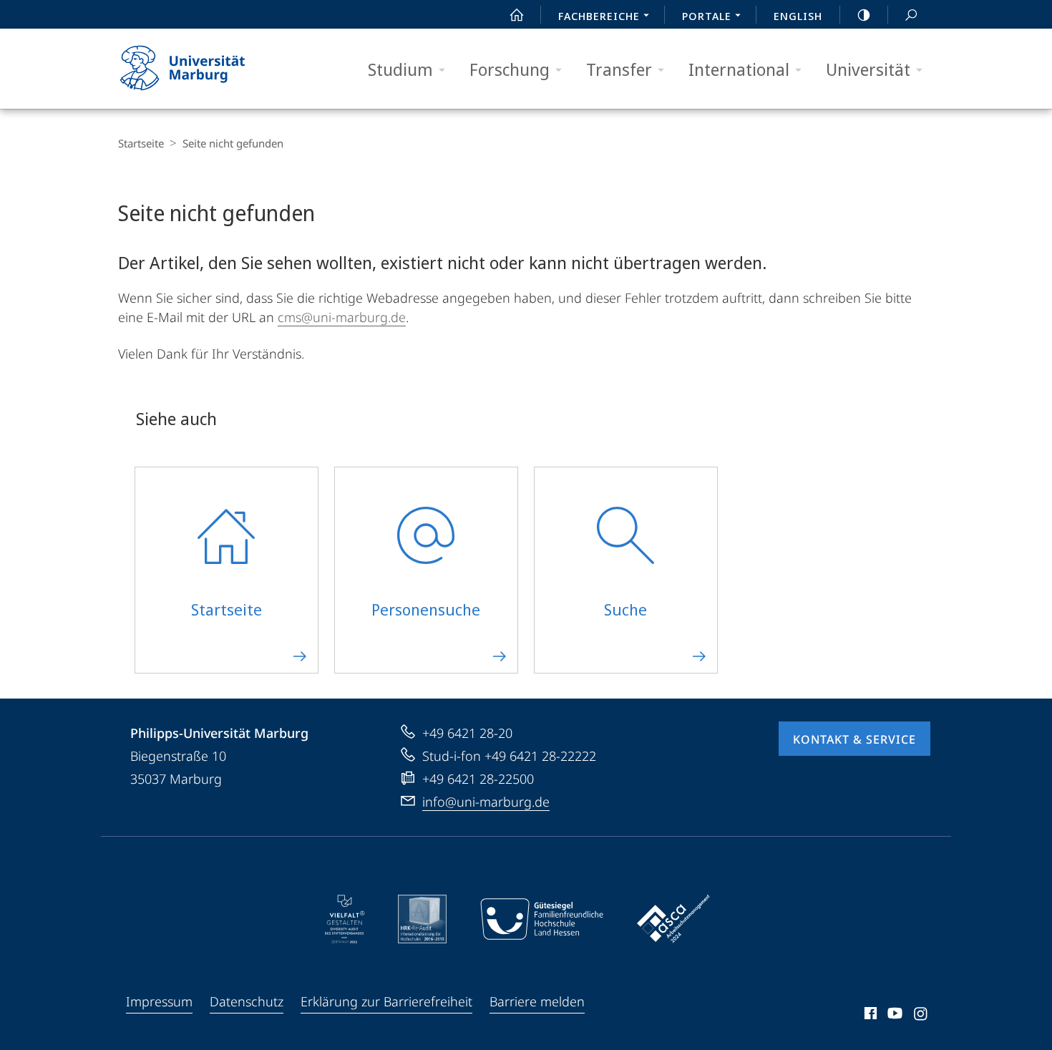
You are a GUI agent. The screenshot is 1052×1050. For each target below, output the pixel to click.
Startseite (141, 143)
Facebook (869, 1015)
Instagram (921, 1015)
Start (516, 14)
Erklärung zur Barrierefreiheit (386, 1001)
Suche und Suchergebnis (911, 14)
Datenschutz (246, 1001)
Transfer (619, 69)
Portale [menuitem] (706, 16)
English (798, 16)
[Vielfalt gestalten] (344, 919)
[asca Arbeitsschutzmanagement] (673, 919)
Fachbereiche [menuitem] (599, 16)
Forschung (509, 69)
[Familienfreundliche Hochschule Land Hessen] (541, 919)
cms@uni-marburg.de (342, 317)
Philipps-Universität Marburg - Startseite (207, 68)
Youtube (893, 1015)
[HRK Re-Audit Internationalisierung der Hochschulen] (422, 919)
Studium (400, 69)
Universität (868, 69)
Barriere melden (537, 1001)
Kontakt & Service (854, 739)
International (738, 69)
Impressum (159, 1001)
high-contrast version (863, 14)
